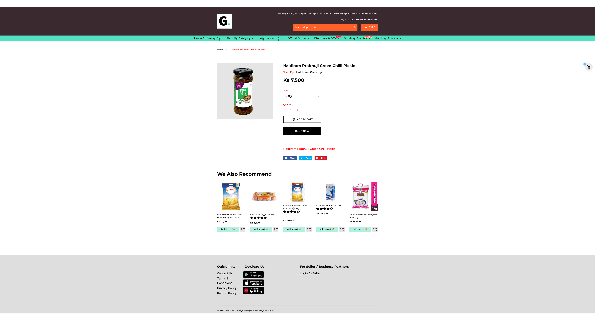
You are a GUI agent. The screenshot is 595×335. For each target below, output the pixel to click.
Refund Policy (226, 293)
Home (220, 49)
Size (285, 90)
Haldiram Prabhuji (309, 72)
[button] (258, 218)
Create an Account (366, 19)
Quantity (288, 104)
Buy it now (302, 131)
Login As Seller (310, 273)
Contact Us (224, 273)
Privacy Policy (226, 288)
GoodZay (229, 310)
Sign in (344, 19)
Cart (371, 27)
